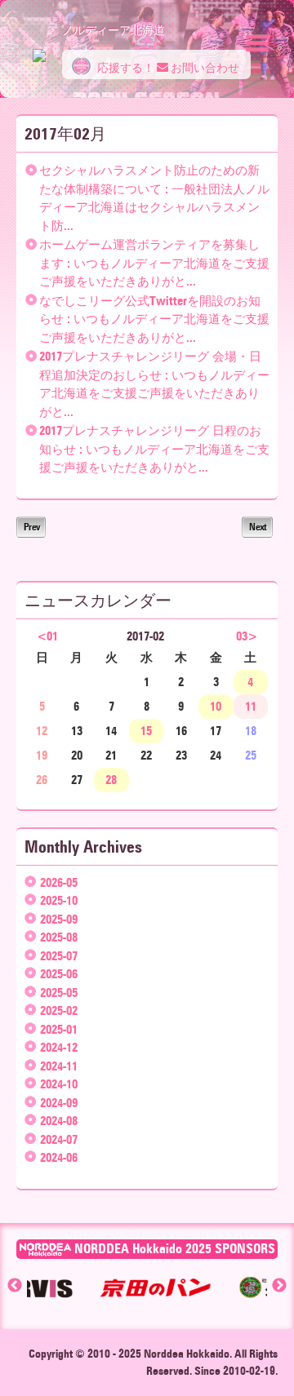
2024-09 (59, 1103)
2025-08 (59, 937)
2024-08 (59, 1121)
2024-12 (59, 1047)
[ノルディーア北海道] (39, 47)
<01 (47, 636)
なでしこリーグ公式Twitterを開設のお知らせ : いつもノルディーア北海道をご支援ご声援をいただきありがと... (154, 319)
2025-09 (59, 919)
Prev (31, 527)
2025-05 (59, 993)
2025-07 (59, 956)
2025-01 (59, 1029)
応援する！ (124, 68)
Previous (15, 1286)
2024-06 (59, 1157)
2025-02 (59, 1011)
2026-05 (59, 882)
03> (246, 636)
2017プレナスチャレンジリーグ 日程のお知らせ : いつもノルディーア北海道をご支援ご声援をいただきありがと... (154, 449)
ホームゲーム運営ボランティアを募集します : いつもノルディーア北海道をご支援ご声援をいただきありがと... (154, 263)
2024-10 (59, 1084)
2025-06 (59, 974)
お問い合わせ (203, 68)
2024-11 (59, 1066)
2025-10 (59, 900)
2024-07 (59, 1139)
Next (257, 527)
